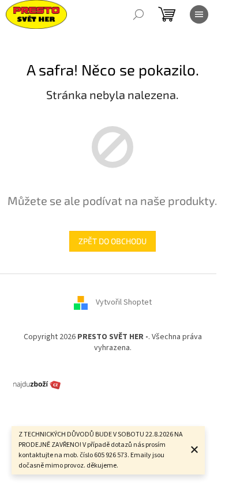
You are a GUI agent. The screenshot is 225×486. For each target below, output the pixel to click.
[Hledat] (138, 14)
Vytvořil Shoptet (124, 302)
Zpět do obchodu (112, 241)
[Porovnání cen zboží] (37, 384)
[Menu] (199, 14)
